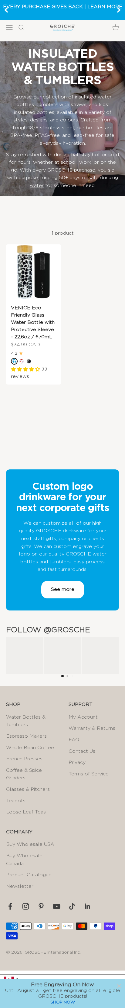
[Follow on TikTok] (72, 906)
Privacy (77, 762)
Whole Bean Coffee (30, 747)
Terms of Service (89, 773)
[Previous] (6, 10)
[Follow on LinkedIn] (87, 906)
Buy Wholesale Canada (24, 859)
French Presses (24, 758)
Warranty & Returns (92, 728)
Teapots (15, 800)
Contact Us (82, 751)
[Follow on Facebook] (10, 906)
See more (62, 589)
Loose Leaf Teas (26, 812)
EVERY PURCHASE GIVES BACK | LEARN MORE (62, 6)
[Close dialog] (119, 986)
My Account (83, 717)
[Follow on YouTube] (56, 906)
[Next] (119, 10)
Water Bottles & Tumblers (26, 721)
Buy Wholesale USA (30, 844)
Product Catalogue (29, 874)
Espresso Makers (26, 736)
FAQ (74, 739)
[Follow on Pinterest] (41, 906)
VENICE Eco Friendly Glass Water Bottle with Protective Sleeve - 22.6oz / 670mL (33, 322)
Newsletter (19, 886)
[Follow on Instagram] (26, 906)
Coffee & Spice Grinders (24, 774)
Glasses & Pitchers (28, 789)
